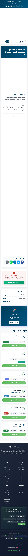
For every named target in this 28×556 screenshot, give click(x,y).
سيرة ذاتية (21, 487)
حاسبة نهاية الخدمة (21, 519)
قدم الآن (13, 346)
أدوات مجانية (20, 478)
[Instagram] (11, 6)
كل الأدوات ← (22, 524)
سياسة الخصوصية (7, 501)
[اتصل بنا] (13, 4)
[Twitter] (19, 6)
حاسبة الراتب (12, 516)
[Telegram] (6, 6)
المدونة (20, 471)
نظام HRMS (7, 478)
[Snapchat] (17, 6)
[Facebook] (22, 6)
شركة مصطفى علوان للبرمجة (12, 550)
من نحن (7, 487)
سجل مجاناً (13, 323)
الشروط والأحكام (7, 504)
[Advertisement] (14, 24)
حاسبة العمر (22, 521)
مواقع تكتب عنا (7, 494)
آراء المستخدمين (7, 492)
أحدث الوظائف (21, 467)
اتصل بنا (7, 497)
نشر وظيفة (21, 492)
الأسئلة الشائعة (7, 499)
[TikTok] (14, 6)
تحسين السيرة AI (7, 465)
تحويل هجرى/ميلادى (21, 516)
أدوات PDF (6, 519)
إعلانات (21, 494)
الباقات (21, 476)
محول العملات (12, 519)
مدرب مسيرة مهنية (7, 474)
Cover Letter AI (7, 469)
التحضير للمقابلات (7, 471)
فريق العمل (7, 490)
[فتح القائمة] (3, 41)
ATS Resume (20, 490)
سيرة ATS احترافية (7, 467)
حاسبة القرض (10, 521)
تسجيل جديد (21, 497)
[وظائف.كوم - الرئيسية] (20, 41)
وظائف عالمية (21, 469)
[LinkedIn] (9, 6)
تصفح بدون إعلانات (7, 481)
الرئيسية (20, 465)
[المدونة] (15, 4)
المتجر (21, 474)
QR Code (16, 521)
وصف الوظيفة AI (7, 476)
